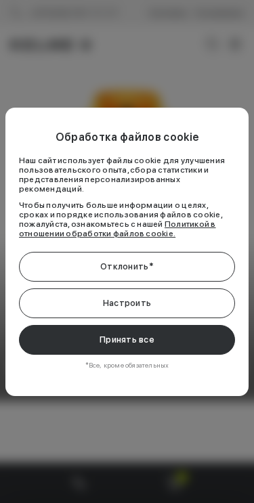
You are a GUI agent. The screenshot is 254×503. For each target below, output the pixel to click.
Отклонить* (127, 266)
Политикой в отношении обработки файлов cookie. (117, 228)
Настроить (127, 303)
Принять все (127, 339)
